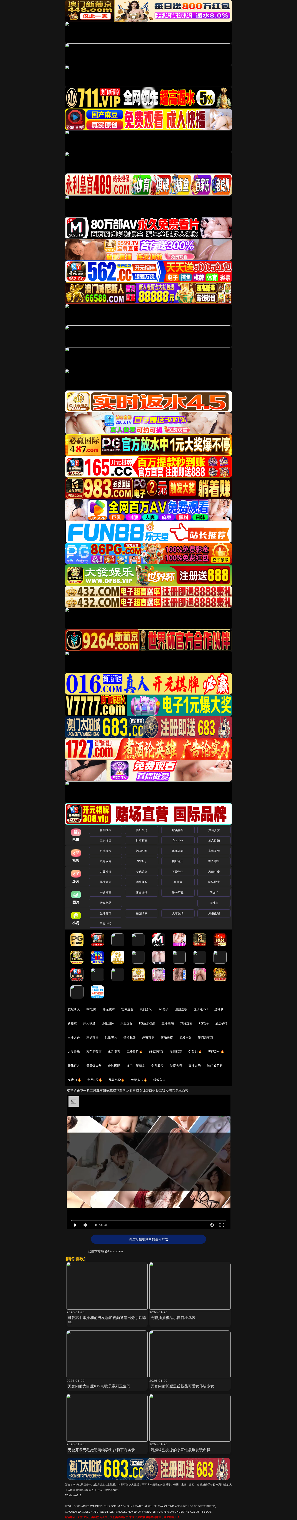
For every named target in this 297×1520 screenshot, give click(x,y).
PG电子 (164, 1009)
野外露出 (214, 861)
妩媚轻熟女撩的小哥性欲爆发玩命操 (180, 1449)
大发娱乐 (74, 1051)
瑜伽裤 (178, 882)
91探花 (141, 861)
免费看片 (157, 1066)
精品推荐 (105, 830)
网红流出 (178, 861)
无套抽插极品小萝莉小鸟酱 (173, 1317)
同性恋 (214, 903)
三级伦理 (105, 840)
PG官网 (91, 1009)
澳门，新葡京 (136, 1066)
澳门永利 (146, 1009)
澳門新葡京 (94, 1051)
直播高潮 (168, 1023)
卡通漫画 (105, 892)
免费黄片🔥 (139, 1080)
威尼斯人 (74, 1009)
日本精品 (141, 840)
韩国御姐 (141, 851)
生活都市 (105, 913)
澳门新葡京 (205, 1037)
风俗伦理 (214, 913)
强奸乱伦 (141, 830)
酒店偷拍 (221, 1023)
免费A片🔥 (94, 1080)
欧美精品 (178, 830)
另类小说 (105, 924)
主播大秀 (74, 1037)
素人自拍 (214, 840)
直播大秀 (195, 1066)
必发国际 (185, 1037)
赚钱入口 (159, 1080)
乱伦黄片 (111, 1037)
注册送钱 (181, 1009)
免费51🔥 (195, 1051)
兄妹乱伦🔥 (117, 1080)
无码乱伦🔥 (216, 1051)
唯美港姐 (178, 851)
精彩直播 (186, 1023)
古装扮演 (105, 872)
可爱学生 (178, 872)
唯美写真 (178, 892)
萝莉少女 (214, 830)
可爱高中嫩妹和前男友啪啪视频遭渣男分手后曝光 (107, 1320)
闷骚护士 (214, 882)
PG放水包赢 (147, 1023)
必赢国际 (108, 1023)
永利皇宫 (114, 1051)
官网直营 (127, 1009)
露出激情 (141, 892)
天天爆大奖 (94, 1066)
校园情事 (141, 913)
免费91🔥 (74, 1080)
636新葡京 (156, 1051)
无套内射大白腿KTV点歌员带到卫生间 (99, 1385)
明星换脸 (141, 882)
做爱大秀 (176, 1066)
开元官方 (74, 1066)
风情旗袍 (105, 882)
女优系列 (141, 872)
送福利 (219, 1009)
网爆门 (214, 892)
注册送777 (201, 1009)
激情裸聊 (176, 1051)
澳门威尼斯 (215, 1066)
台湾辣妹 (105, 851)
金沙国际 (114, 1066)
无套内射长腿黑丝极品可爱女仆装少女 (182, 1385)
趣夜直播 (148, 1037)
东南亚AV (214, 851)
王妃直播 (92, 1037)
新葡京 (72, 1023)
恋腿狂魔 (214, 872)
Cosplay (178, 840)
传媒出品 (105, 903)
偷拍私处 (129, 1037)
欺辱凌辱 (105, 861)
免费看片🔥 (135, 1051)
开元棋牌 (109, 1009)
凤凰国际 (126, 1023)
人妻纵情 (178, 913)
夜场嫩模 (167, 1037)
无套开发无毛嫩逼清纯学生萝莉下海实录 (101, 1449)
